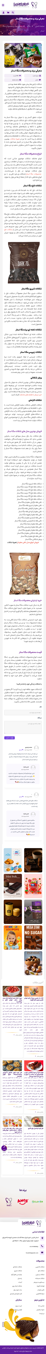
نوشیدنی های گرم (16, 1275)
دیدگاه (40, 718)
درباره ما (41, 1313)
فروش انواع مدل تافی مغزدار (28, 542)
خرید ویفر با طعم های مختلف (31, 394)
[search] (13, 13)
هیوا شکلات (15, 139)
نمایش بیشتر (40, 1056)
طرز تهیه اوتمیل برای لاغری (35, 1128)
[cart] (8, 12)
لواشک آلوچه (40, 1286)
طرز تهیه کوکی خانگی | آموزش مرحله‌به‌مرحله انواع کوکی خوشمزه (12, 1074)
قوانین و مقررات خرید (16, 1310)
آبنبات (20, 1282)
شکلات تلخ (8, 229)
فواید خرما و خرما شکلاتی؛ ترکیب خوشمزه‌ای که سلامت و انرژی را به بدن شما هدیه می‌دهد (33, 1074)
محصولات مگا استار (33, 174)
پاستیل (20, 1278)
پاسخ (20, 750)
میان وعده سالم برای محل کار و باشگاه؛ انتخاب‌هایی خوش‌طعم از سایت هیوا (12, 1130)
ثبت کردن (8, 738)
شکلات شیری (18, 1271)
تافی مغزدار (41, 1290)
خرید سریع (19, 1306)
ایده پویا (16, 1351)
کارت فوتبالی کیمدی (16, 1294)
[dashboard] (3, 13)
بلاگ (28, 26)
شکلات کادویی (40, 1267)
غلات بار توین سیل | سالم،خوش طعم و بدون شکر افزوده (33, 999)
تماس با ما (41, 1306)
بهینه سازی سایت (23, 1351)
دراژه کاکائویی (40, 1294)
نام (41, 707)
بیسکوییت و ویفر (39, 1282)
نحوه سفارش (40, 1310)
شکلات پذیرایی (40, 1275)
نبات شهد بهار (18, 1290)
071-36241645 (34, 1246)
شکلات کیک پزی (17, 1286)
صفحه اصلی (39, 26)
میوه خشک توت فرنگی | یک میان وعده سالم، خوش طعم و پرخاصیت (12, 1000)
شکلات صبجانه (39, 1278)
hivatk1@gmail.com (32, 1253)
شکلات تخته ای (17, 1267)
